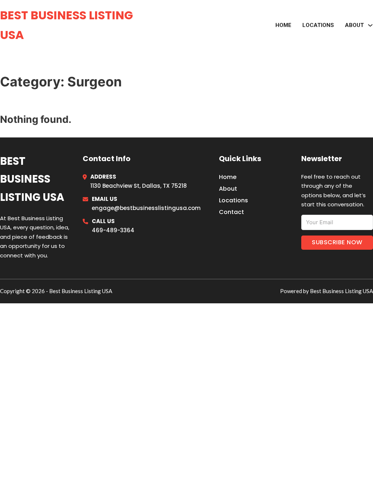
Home (283, 25)
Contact (231, 212)
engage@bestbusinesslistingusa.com (146, 208)
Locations (318, 25)
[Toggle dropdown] (370, 25)
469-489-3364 (113, 230)
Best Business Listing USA (66, 25)
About (228, 188)
